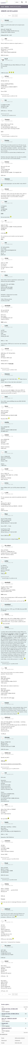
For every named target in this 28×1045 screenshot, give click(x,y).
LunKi (6, 325)
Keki (2, 1029)
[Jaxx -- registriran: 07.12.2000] (2, 452)
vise (6, 242)
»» (16, 15)
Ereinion (7, 140)
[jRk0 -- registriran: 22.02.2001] (2, 39)
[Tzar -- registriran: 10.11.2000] (2, 668)
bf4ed (6, 275)
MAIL (2, 239)
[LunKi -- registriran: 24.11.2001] (2, 326)
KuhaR (6, 469)
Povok (6, 863)
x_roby (6, 492)
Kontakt (2, 1042)
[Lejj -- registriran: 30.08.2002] (2, 773)
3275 (2, 131)
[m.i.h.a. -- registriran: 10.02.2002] (2, 483)
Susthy (6, 822)
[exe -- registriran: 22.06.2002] (2, 221)
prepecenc (7, 840)
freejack (7, 614)
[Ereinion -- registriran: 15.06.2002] (2, 141)
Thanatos (7, 119)
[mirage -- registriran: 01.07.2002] (2, 258)
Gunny (6, 406)
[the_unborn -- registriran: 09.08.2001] (2, 546)
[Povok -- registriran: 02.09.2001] (2, 863)
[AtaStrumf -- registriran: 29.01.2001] (2, 718)
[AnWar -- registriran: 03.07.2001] (2, 561)
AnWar (6, 561)
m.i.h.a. (6, 483)
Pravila (2, 1038)
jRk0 (6, 38)
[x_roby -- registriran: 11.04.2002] (2, 493)
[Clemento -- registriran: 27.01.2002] (2, 179)
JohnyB (7, 348)
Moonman (3, 1019)
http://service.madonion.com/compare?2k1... (11, 764)
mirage (6, 258)
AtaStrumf (7, 717)
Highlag (7, 884)
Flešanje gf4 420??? (7, 1028)
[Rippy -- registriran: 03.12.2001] (2, 514)
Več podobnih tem (3, 1034)
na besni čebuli (7, 637)
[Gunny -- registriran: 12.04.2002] (2, 406)
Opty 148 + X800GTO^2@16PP (9, 1018)
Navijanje (7, 1011)
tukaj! (13, 697)
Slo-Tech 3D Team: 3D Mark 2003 (10, 1009)
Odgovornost (4, 1040)
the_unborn (8, 545)
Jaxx (6, 452)
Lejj (6, 773)
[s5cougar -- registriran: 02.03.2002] (2, 738)
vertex (3, 1024)
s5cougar (7, 737)
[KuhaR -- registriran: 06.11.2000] (2, 469)
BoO (6, 201)
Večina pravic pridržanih (20, 1038)
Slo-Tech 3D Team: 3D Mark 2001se (10, 1013)
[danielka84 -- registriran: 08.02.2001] (2, 306)
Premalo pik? (5, 1023)
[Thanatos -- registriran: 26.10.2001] (2, 120)
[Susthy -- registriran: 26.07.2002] (2, 822)
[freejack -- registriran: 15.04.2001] (2, 614)
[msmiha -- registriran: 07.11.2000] (2, 423)
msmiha (7, 422)
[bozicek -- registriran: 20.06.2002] (2, 435)
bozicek (7, 435)
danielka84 (7, 305)
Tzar (6, 668)
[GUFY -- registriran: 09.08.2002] (2, 805)
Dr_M (6, 59)
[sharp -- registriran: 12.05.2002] (2, 397)
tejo (6, 100)
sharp (6, 396)
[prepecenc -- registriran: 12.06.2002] (2, 841)
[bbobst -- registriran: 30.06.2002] (2, 961)
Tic (5, 920)
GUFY (6, 804)
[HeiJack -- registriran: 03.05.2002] (2, 21)
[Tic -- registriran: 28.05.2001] (2, 921)
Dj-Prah (7, 76)
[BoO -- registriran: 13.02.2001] (2, 202)
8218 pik (11, 363)
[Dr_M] (2, 59)
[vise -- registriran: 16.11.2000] (2, 243)
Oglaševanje (17, 1040)
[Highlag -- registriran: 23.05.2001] (2, 884)
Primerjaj (3, 899)
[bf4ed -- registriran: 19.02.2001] (2, 275)
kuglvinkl (3, 1010)
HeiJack (7, 20)
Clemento (7, 179)
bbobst (6, 961)
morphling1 (8, 385)
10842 (12, 390)
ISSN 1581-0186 (18, 1042)
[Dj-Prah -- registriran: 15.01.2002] (2, 77)
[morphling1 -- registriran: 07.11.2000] (2, 386)
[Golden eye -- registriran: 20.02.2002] (2, 753)
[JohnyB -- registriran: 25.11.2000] (2, 349)
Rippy (6, 514)
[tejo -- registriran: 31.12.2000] (2, 100)
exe (5, 220)
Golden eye (8, 753)
